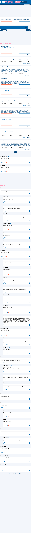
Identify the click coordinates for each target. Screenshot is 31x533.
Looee (2, 393)
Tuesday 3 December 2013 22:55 (7, 349)
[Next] (21, 473)
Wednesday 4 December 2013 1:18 (7, 307)
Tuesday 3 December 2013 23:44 (7, 367)
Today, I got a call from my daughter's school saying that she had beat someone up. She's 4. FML (14, 59)
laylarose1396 (6, 232)
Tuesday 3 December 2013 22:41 (5, 404)
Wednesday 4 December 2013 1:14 (7, 225)
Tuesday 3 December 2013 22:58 (7, 269)
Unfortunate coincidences (5, 46)
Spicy (7, 4)
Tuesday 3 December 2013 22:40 (5, 395)
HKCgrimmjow (6, 267)
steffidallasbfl (3, 156)
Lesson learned (3, 140)
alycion (5, 419)
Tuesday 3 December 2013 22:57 (7, 412)
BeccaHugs (5, 410)
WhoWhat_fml (6, 365)
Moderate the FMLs (23, 1)
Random (4, 4)
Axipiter (5, 347)
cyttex (5, 437)
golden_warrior (3, 455)
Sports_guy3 (6, 223)
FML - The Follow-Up (21, 4)
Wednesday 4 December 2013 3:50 (7, 234)
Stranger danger (4, 78)
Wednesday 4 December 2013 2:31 (7, 317)
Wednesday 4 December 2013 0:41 (7, 279)
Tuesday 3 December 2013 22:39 (5, 158)
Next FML (28, 30)
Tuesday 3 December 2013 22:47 (7, 198)
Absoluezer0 (3, 165)
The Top (15, 4)
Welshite (2, 402)
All (1, 4)
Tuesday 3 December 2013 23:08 (7, 421)
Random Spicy (11, 4)
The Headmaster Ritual (5, 66)
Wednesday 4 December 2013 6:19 (7, 439)
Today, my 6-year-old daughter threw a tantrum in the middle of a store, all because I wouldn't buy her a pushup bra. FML (15, 101)
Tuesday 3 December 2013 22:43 (5, 448)
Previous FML (3, 30)
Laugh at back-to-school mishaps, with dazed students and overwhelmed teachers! (14, 27)
